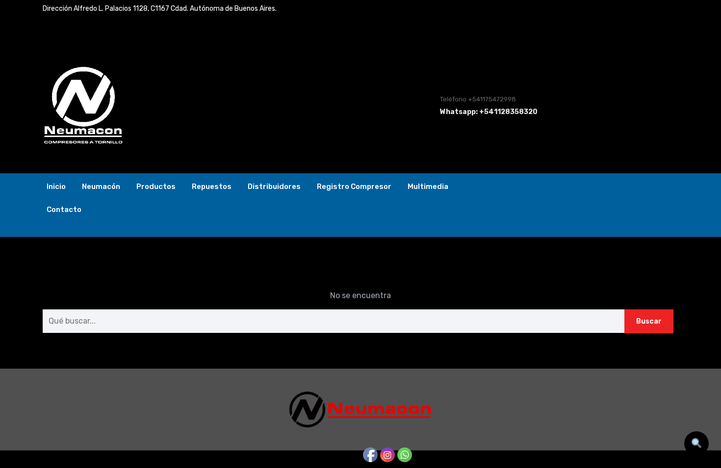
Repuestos (212, 186)
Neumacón (101, 186)
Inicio (56, 186)
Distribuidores (274, 186)
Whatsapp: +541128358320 (489, 112)
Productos (156, 186)
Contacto (64, 209)
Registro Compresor (354, 186)
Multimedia (428, 186)
